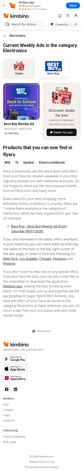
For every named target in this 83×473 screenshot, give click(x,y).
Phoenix (9, 263)
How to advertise (14, 436)
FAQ (6, 404)
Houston (59, 258)
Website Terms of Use (41, 461)
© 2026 (42, 456)
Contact (8, 410)
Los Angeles (28, 258)
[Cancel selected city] (76, 24)
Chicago (45, 258)
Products (9, 420)
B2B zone (9, 442)
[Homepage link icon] (33, 331)
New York (10, 258)
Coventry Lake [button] (63, 24)
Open (73, 5)
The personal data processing (41, 467)
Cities (6, 415)
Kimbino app (12, 286)
